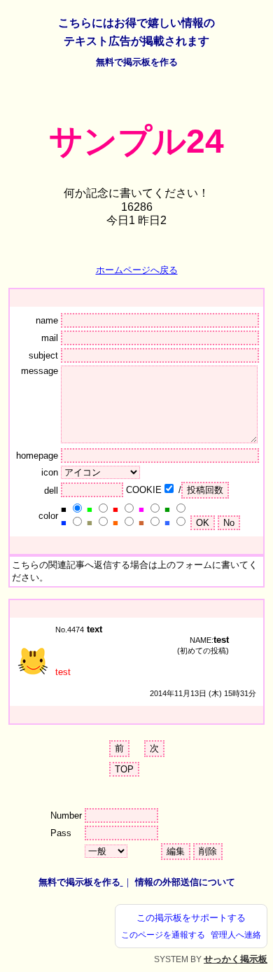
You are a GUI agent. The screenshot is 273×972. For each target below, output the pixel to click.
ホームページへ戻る (137, 270)
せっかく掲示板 (235, 959)
